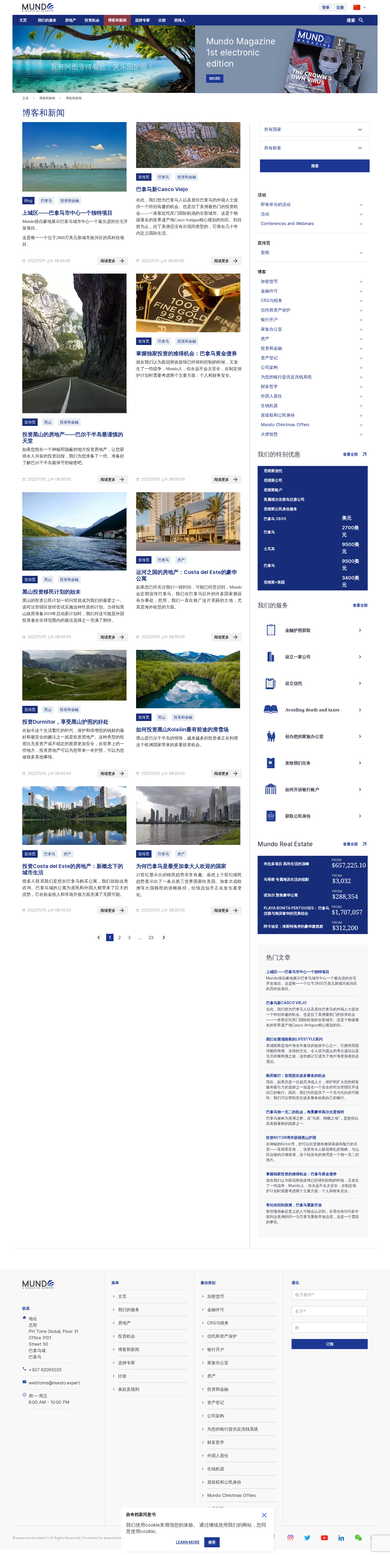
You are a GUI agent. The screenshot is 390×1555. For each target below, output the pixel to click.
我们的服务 (47, 20)
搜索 (315, 165)
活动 (262, 194)
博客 (262, 271)
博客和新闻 (117, 20)
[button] (47, 20)
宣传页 (264, 242)
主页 (23, 20)
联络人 (179, 20)
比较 (162, 20)
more (214, 78)
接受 (212, 1542)
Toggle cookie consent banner (264, 1515)
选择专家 (142, 20)
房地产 (70, 20)
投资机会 (92, 20)
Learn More (188, 1542)
